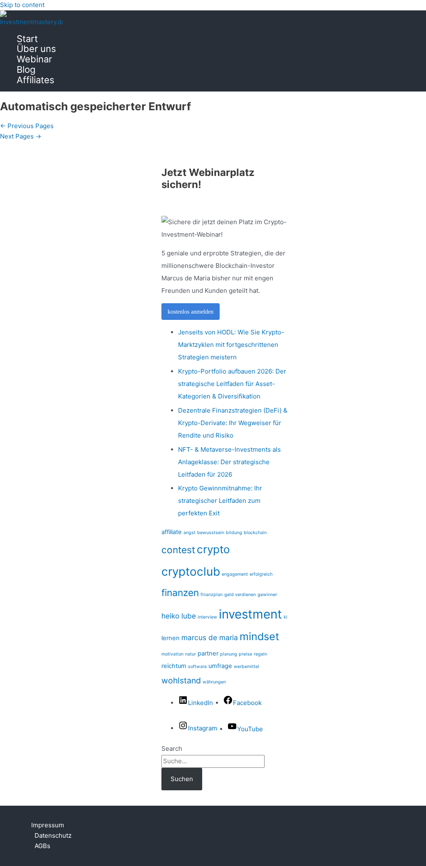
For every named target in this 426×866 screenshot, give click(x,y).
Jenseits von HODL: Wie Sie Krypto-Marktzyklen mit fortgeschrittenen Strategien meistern (231, 344)
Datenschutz (53, 835)
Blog (26, 69)
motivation (172, 654)
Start (27, 39)
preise (245, 654)
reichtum (173, 666)
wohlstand (181, 680)
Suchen (182, 779)
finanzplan (212, 594)
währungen (214, 682)
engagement (235, 574)
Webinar (34, 59)
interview (207, 617)
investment (250, 614)
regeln (260, 654)
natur (190, 654)
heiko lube (178, 615)
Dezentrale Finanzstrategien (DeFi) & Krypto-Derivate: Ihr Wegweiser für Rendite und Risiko (232, 422)
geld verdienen (240, 594)
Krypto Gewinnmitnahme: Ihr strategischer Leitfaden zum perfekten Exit (220, 500)
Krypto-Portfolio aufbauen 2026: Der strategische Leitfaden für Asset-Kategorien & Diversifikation (232, 383)
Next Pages (20, 136)
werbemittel (246, 666)
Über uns (36, 49)
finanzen (180, 592)
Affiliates (35, 80)
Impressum (47, 825)
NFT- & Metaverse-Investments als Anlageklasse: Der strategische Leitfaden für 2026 (229, 461)
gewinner (267, 594)
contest (178, 549)
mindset (259, 636)
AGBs (42, 846)
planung (228, 654)
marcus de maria (209, 637)
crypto (213, 549)
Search (171, 748)
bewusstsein (210, 532)
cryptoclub (190, 571)
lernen (170, 638)
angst (189, 532)
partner (208, 653)
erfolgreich (261, 574)
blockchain (255, 532)
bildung (234, 532)
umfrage (220, 666)
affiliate (171, 532)
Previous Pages (27, 126)
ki (285, 617)
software (197, 666)
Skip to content (22, 5)
